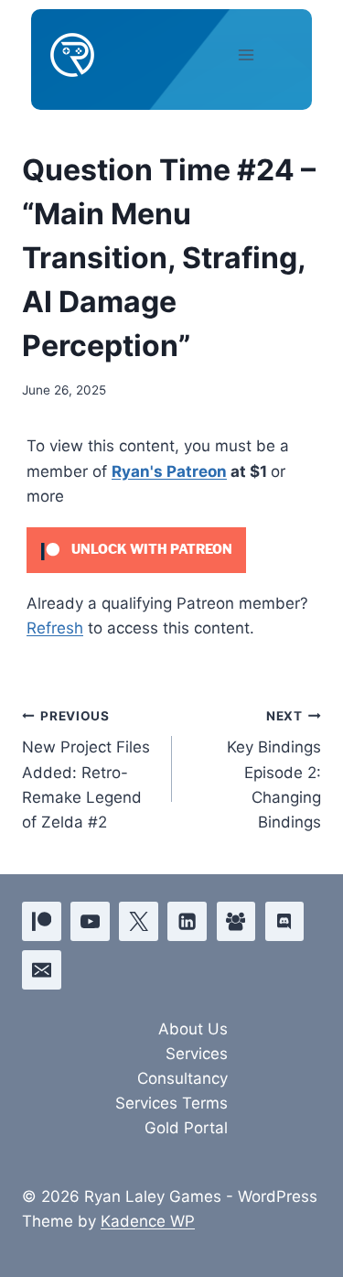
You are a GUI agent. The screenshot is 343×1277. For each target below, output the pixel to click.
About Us (193, 1029)
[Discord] (285, 921)
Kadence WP (148, 1221)
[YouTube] (90, 921)
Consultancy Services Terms (171, 1090)
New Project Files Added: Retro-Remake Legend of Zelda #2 (86, 770)
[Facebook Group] (236, 921)
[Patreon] (41, 921)
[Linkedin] (187, 921)
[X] (138, 921)
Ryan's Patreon (169, 471)
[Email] (41, 970)
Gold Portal (186, 1128)
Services (197, 1053)
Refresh (55, 628)
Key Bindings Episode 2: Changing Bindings (274, 770)
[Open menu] (262, 54)
